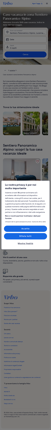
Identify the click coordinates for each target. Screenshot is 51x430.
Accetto (25, 228)
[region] (25, 214)
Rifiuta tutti (25, 236)
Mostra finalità (25, 243)
